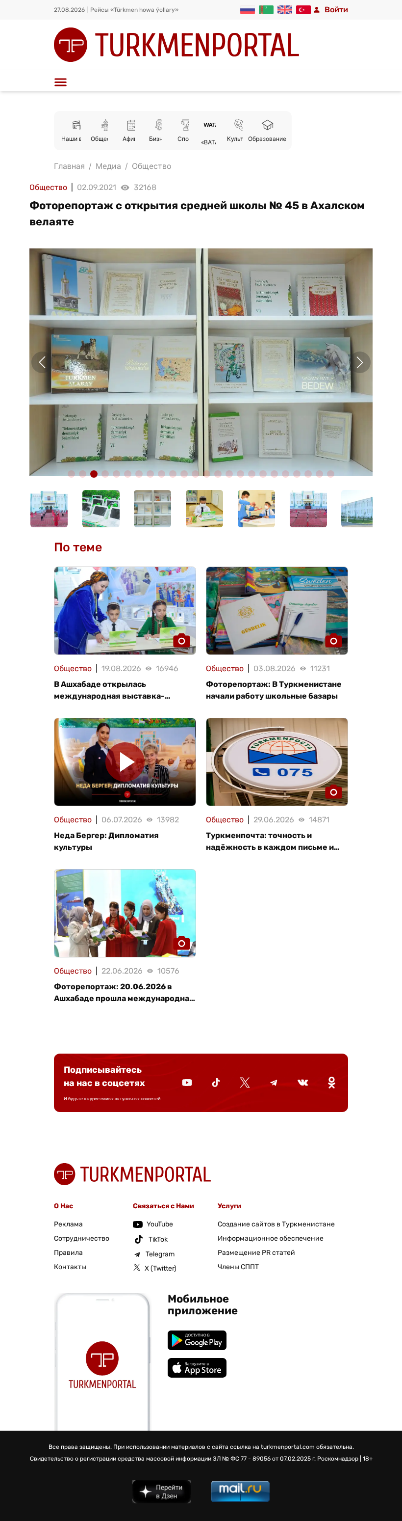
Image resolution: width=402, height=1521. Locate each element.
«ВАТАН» (213, 142)
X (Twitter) (160, 1268)
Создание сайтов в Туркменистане (276, 1224)
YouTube (160, 1224)
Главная (69, 166)
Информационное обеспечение (271, 1238)
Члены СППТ (238, 1267)
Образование (267, 138)
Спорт (186, 138)
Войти (336, 9)
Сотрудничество (81, 1238)
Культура (240, 138)
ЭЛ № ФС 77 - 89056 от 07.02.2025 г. (264, 1458)
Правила (68, 1253)
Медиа (108, 166)
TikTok (158, 1239)
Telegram (160, 1254)
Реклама (68, 1224)
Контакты (70, 1267)
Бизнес (159, 138)
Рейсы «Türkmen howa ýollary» (134, 9)
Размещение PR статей (256, 1253)
